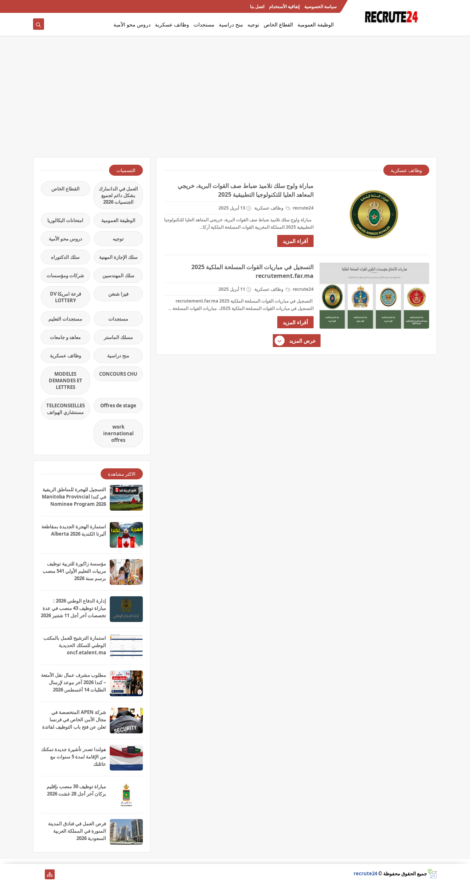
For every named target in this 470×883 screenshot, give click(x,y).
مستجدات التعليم (65, 318)
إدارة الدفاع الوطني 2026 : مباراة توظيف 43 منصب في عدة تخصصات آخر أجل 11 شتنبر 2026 (73, 608)
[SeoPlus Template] (432, 874)
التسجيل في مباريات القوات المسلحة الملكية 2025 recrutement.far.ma (252, 271)
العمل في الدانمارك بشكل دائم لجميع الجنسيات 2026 (118, 195)
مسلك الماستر (118, 337)
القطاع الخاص (278, 24)
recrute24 (365, 873)
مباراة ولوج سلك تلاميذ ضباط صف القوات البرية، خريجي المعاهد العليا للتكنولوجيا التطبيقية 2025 (246, 190)
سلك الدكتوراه (65, 257)
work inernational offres (118, 433)
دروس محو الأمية (132, 24)
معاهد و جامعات (65, 337)
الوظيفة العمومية (315, 24)
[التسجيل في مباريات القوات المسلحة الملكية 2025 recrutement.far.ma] (374, 295)
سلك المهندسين (118, 275)
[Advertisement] (235, 100)
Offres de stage (118, 405)
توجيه (253, 24)
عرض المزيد (302, 340)
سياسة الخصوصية (320, 6)
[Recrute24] (38, 6)
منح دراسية (231, 24)
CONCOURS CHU (118, 374)
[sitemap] (50, 874)
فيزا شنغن (118, 293)
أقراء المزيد (295, 240)
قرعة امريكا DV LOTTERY (65, 297)
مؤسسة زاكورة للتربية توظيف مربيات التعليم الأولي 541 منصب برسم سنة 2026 (74, 571)
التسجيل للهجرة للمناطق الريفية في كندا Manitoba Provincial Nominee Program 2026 (74, 496)
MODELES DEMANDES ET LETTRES (65, 380)
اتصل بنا (257, 6)
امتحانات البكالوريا (65, 220)
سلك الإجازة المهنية (118, 257)
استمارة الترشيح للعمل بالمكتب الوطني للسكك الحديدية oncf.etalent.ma (74, 645)
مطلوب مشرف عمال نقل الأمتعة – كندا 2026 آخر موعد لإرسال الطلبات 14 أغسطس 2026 (73, 682)
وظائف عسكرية (172, 24)
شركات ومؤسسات (65, 275)
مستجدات (204, 24)
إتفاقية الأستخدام (284, 6)
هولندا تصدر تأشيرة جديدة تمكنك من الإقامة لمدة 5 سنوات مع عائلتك (73, 756)
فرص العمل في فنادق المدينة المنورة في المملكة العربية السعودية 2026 (77, 830)
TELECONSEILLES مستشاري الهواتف (65, 408)
